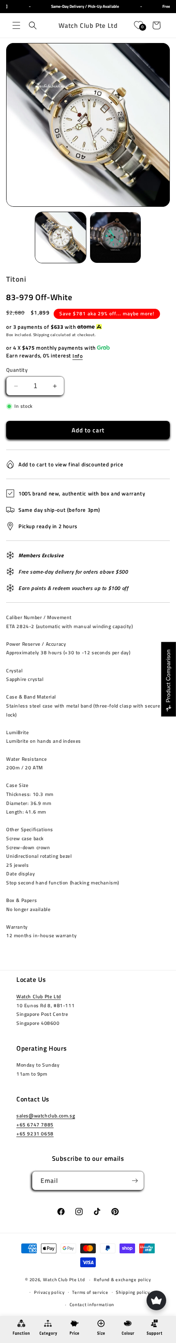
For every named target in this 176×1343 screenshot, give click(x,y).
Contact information (92, 1304)
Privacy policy (49, 1292)
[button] (16, 25)
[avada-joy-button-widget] (156, 1300)
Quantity (16, 370)
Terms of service (90, 1292)
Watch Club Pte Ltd (38, 996)
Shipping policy (133, 1292)
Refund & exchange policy (122, 1279)
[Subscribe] (135, 1180)
